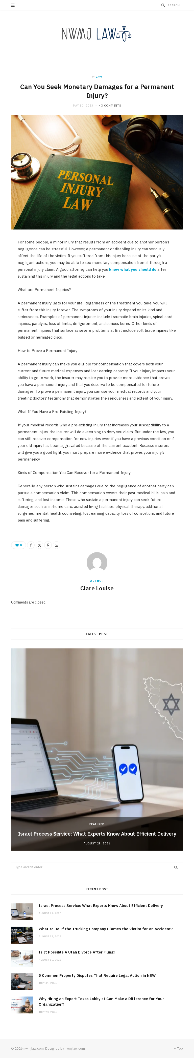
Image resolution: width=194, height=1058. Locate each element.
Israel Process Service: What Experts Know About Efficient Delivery (97, 833)
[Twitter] (39, 545)
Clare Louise (97, 588)
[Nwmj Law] (97, 34)
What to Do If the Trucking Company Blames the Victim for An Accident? (109, 928)
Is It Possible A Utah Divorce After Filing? (77, 952)
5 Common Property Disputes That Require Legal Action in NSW (97, 975)
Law (99, 76)
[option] (97, 749)
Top (180, 1048)
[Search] (163, 5)
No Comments (110, 105)
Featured (96, 824)
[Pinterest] (48, 545)
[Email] (56, 545)
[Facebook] (31, 545)
